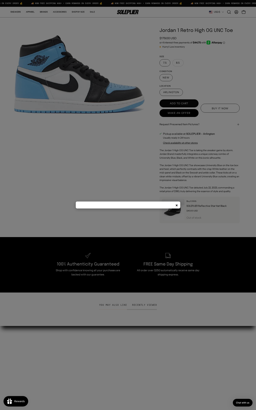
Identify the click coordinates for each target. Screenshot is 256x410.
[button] (243, 403)
